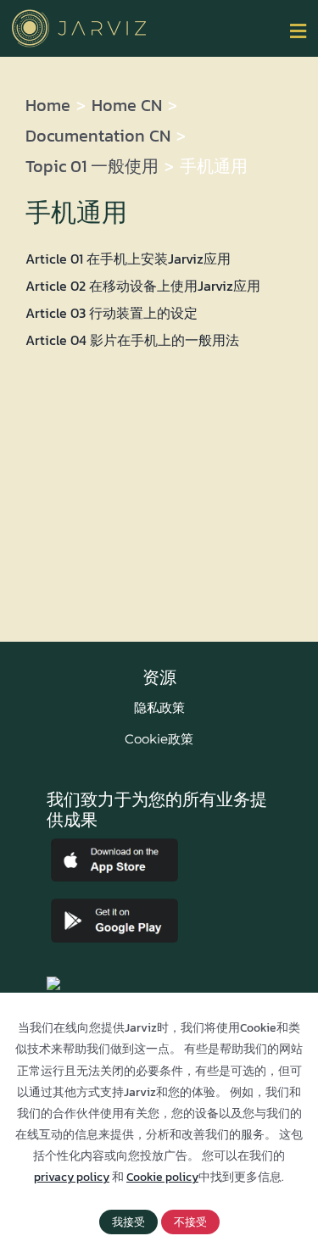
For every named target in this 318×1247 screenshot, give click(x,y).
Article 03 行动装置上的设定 (111, 313)
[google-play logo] (114, 905)
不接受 (190, 1222)
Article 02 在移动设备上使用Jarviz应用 (142, 286)
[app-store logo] (114, 845)
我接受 (128, 1222)
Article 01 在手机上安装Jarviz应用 (128, 258)
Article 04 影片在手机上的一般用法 (132, 340)
